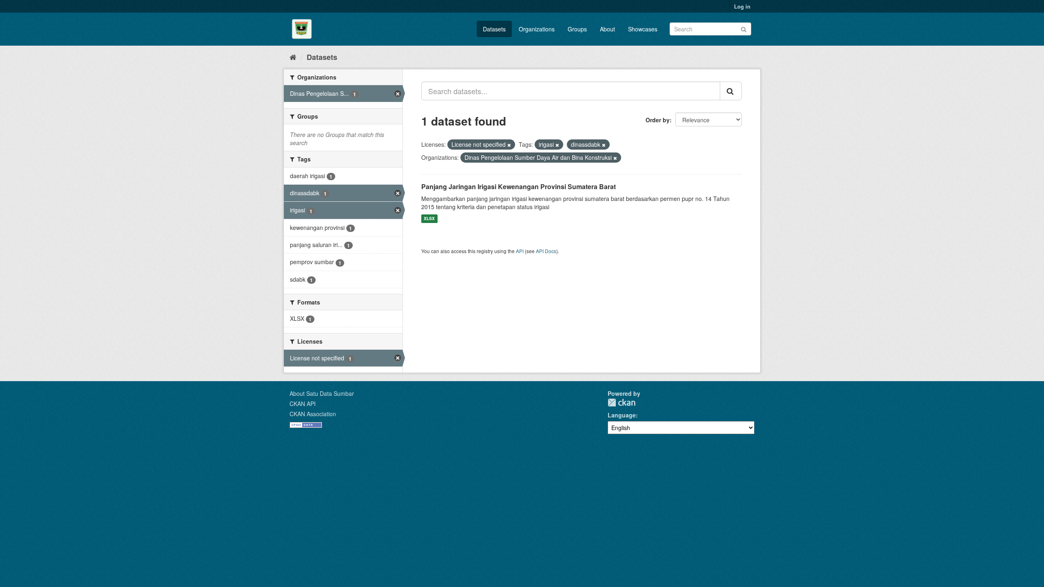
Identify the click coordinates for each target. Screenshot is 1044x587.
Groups (577, 29)
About (607, 29)
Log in (742, 6)
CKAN (621, 402)
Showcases (642, 29)
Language (622, 415)
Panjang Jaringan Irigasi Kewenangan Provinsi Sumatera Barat (518, 186)
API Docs (546, 250)
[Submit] (743, 28)
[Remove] (509, 144)
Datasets (494, 29)
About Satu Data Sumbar (322, 393)
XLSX (429, 219)
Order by (658, 120)
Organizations (537, 29)
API (520, 250)
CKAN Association (313, 414)
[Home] (293, 56)
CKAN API (303, 403)
